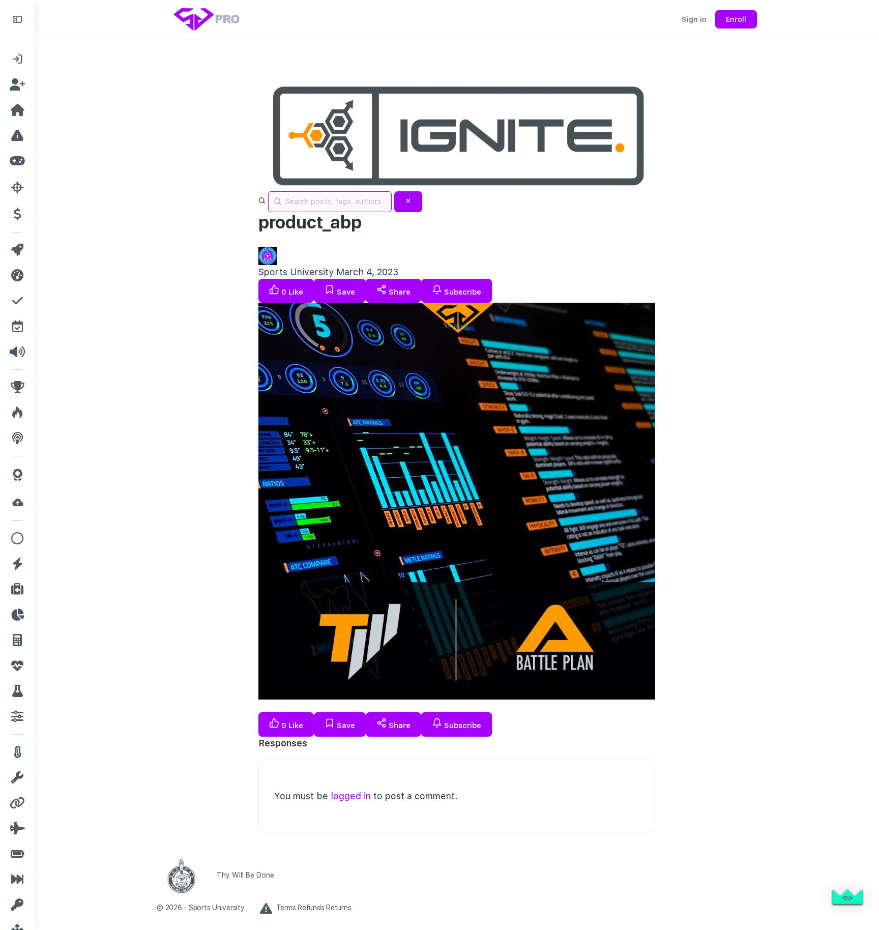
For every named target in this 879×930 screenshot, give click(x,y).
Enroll (736, 19)
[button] (847, 898)
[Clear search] (408, 202)
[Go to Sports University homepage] (207, 18)
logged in (351, 796)
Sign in (694, 19)
